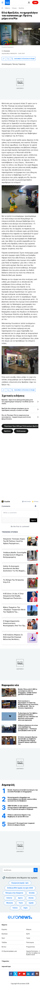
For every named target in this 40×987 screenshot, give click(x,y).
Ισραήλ (31, 903)
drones (31, 898)
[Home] (2, 8)
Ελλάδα (32, 893)
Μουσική (9, 903)
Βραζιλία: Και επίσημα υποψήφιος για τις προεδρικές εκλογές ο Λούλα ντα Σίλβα (15, 409)
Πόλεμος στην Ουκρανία (14, 893)
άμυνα (20, 898)
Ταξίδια (4, 942)
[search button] (36, 870)
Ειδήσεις (7, 8)
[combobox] (20, 870)
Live (35, 2)
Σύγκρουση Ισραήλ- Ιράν (20, 883)
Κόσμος (14, 8)
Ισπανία (9, 898)
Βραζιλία (21, 8)
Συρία (25, 908)
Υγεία (21, 903)
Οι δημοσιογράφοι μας (9, 951)
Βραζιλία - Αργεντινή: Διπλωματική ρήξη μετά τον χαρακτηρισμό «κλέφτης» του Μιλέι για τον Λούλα (18, 401)
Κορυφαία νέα (10, 685)
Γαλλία (15, 908)
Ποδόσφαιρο (21, 431)
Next (3, 938)
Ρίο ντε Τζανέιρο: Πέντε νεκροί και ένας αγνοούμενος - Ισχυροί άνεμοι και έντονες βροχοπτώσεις (16, 417)
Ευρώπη (4, 929)
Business (4, 934)
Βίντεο (4, 947)
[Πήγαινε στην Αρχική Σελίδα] (7, 2)
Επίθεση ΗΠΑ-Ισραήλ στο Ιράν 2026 (20, 888)
